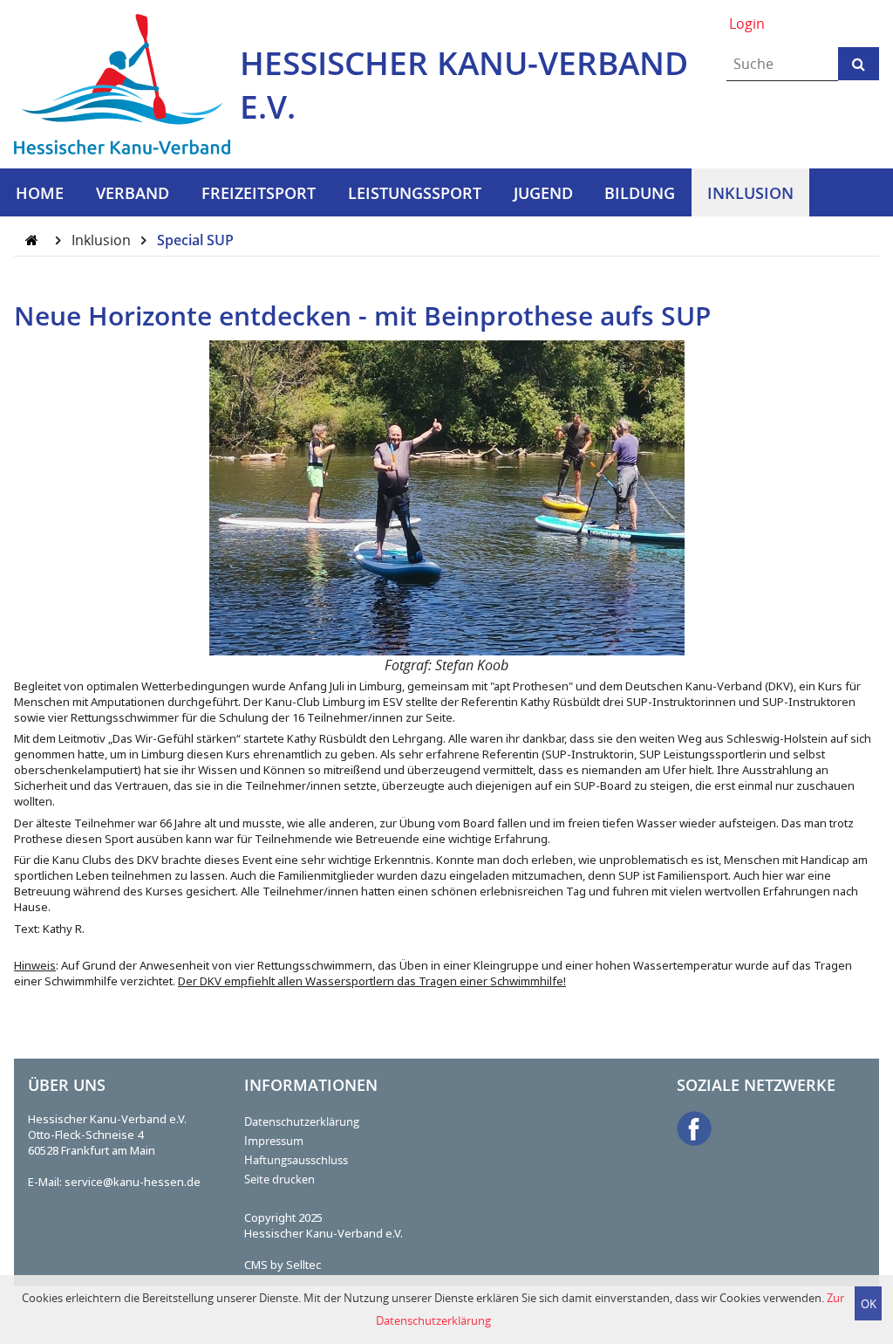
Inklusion (103, 240)
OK (868, 1304)
